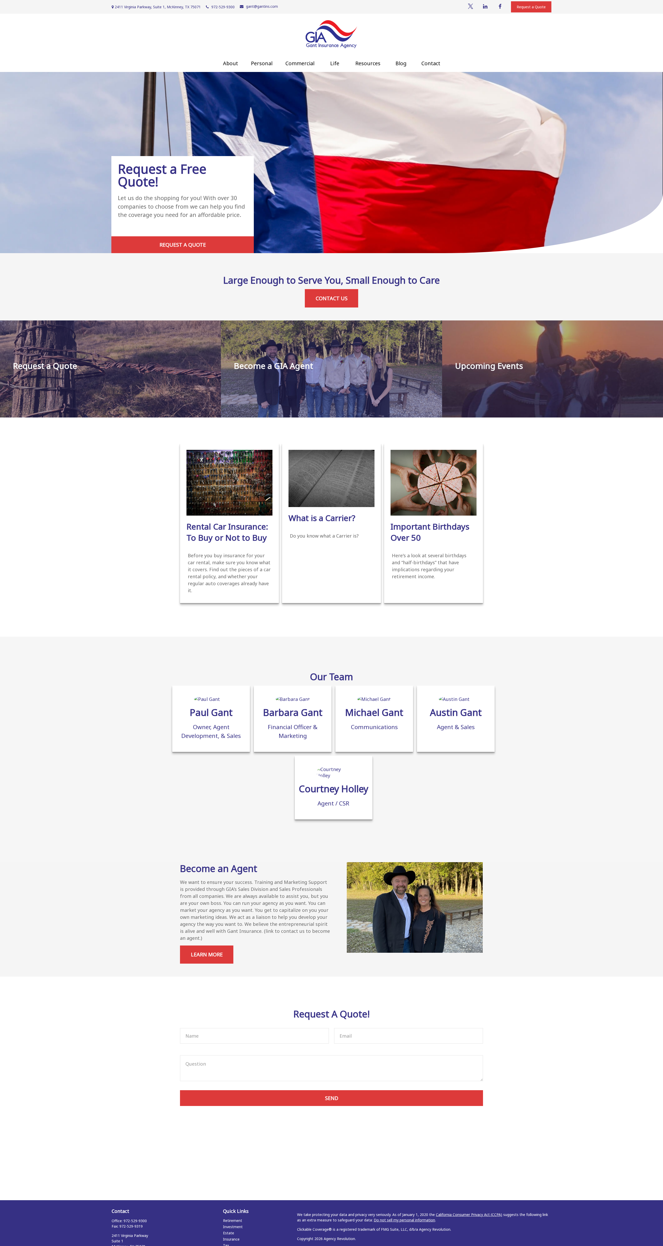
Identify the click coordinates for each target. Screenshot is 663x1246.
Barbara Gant (292, 712)
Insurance (231, 1239)
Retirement (232, 1220)
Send (331, 1098)
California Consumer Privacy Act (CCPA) (469, 1214)
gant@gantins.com (262, 6)
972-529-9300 (223, 6)
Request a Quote (531, 6)
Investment (233, 1226)
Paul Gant (211, 712)
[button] (230, 63)
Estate (228, 1232)
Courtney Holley (333, 788)
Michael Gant (374, 712)
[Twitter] (470, 6)
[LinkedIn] (485, 6)
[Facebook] (500, 6)
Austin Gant (456, 712)
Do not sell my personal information (404, 1220)
